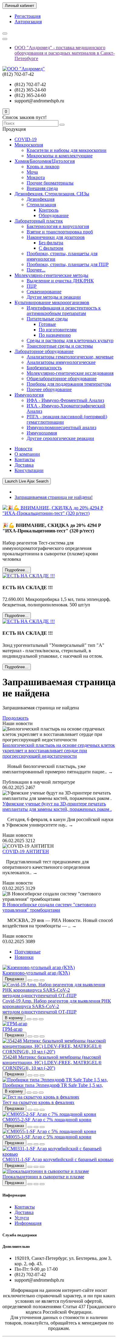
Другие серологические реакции (60, 438)
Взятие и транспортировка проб (60, 231)
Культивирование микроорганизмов (52, 302)
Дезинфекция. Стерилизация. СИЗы (52, 193)
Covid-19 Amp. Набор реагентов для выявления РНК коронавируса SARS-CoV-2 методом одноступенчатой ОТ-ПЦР (56, 1006)
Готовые (47, 324)
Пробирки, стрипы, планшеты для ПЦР (68, 264)
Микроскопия (29, 144)
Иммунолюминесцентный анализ (61, 427)
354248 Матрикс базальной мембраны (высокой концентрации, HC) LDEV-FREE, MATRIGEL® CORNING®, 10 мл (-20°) (52, 1063)
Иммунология (29, 394)
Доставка (24, 464)
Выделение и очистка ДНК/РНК (60, 280)
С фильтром (51, 248)
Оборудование (54, 215)
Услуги (22, 1217)
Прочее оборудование (49, 389)
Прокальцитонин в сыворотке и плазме (43, 1176)
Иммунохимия (42, 432)
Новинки (24, 957)
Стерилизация (41, 204)
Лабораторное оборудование (44, 351)
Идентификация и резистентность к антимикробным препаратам (64, 310)
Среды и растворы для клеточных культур (70, 340)
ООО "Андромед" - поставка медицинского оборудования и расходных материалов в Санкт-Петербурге (65, 53)
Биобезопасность (44, 367)
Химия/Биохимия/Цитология (45, 161)
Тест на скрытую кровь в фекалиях (38, 1102)
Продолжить (15, 718)
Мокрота (36, 177)
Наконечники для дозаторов (56, 237)
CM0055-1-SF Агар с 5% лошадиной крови (46, 1136)
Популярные (28, 951)
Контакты (25, 459)
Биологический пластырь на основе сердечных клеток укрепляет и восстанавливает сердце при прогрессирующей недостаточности (58, 751)
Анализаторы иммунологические (61, 362)
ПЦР (32, 286)
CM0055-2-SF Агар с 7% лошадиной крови (46, 1119)
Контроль (48, 210)
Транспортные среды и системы (60, 345)
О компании (27, 454)
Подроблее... (16, 570)
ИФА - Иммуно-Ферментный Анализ (65, 400)
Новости (23, 448)
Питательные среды (47, 318)
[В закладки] (36, 980)
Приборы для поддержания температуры (69, 384)
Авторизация (28, 21)
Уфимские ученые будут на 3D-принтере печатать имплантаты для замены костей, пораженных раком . (57, 806)
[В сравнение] (42, 980)
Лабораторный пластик (39, 220)
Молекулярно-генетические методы (51, 275)
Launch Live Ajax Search (26, 481)
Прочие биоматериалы (50, 182)
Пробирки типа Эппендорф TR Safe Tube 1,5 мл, (52, 1085)
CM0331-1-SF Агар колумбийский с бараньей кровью (57, 1159)
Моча (32, 172)
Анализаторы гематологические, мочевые (70, 356)
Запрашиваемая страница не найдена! (54, 497)
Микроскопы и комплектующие (60, 155)
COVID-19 (26, 139)
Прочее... (36, 269)
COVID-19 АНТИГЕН (25, 851)
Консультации (29, 470)
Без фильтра (51, 242)
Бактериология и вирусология (58, 226)
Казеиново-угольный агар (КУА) (36, 972)
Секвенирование (44, 291)
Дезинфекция (40, 199)
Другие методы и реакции (54, 297)
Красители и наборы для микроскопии (67, 150)
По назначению (55, 335)
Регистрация (28, 16)
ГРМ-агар (12, 1029)
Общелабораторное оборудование (62, 378)
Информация (28, 1223)
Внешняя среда (42, 188)
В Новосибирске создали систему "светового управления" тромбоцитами (49, 907)
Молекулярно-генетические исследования (70, 373)
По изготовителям (58, 329)
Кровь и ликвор (43, 166)
